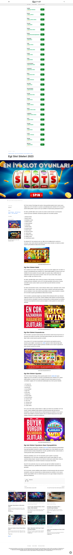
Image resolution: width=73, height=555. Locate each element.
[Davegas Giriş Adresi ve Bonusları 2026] (17, 497)
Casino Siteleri (34, 4)
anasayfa (9, 151)
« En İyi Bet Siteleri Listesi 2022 (30, 487)
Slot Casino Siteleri (41, 4)
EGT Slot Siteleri (27, 153)
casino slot (53, 376)
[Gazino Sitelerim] (36, 2)
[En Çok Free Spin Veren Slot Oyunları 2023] (14, 235)
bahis (44, 343)
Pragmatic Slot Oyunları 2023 (13, 229)
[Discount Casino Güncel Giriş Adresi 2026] (17, 519)
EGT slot (46, 447)
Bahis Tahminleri (31, 525)
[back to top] (70, 552)
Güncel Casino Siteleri (51, 504)
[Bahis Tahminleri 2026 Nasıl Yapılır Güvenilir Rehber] (36, 519)
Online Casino (22, 525)
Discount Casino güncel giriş (14, 525)
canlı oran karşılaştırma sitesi (53, 525)
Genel (14, 151)
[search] (64, 1)
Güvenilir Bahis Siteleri (32, 504)
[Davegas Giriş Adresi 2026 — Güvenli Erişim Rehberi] (56, 497)
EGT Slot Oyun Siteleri (19, 153)
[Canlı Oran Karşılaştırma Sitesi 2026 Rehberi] (56, 519)
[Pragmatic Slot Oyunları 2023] (14, 224)
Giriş (42, 9)
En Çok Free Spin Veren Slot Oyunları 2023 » (56, 487)
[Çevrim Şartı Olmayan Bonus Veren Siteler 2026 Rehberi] (36, 497)
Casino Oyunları (11, 153)
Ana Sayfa (29, 4)
